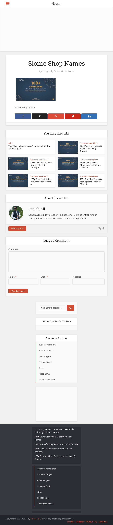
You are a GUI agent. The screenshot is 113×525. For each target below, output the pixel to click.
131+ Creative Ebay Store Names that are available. (90, 165)
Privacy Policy (91, 521)
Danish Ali (58, 71)
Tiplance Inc (35, 519)
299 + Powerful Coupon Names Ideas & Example (41, 165)
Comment (13, 249)
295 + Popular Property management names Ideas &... (91, 181)
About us (70, 521)
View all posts (17, 228)
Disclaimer (80, 521)
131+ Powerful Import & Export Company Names (91, 148)
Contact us (103, 521)
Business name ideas (89, 143)
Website (76, 276)
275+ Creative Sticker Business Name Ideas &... (41, 181)
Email (44, 276)
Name (12, 276)
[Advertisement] (56, 29)
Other (10, 143)
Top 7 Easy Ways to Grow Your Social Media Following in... (29, 147)
